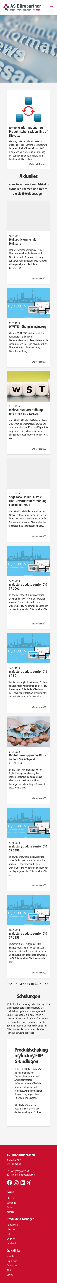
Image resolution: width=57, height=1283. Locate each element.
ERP (9, 1234)
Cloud (10, 1229)
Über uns (11, 1198)
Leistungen (12, 1202)
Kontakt (10, 1256)
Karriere (10, 1211)
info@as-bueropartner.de (23, 1174)
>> (46, 984)
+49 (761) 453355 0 (20, 1171)
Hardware (11, 1225)
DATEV (10, 1238)
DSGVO (10, 1274)
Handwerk (12, 1243)
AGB (9, 1270)
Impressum (12, 1261)
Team (9, 1207)
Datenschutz (13, 1265)
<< (10, 984)
